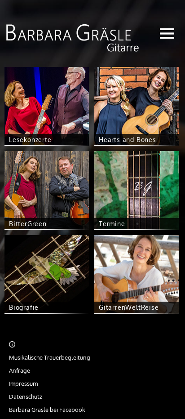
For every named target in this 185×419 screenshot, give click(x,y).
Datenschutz (25, 396)
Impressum (23, 383)
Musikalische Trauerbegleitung (49, 357)
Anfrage (19, 370)
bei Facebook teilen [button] (164, 345)
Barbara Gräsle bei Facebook (47, 409)
